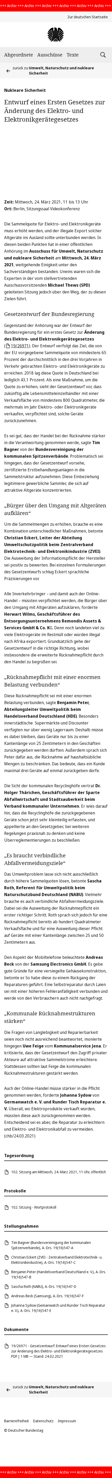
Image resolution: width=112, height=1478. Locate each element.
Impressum (67, 1420)
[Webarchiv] (55, 34)
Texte (73, 55)
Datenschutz (43, 1420)
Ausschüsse (50, 55)
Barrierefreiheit (16, 1420)
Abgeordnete (18, 55)
